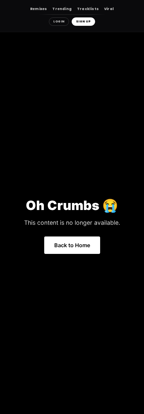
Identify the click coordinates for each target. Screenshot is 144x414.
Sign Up (83, 21)
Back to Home (72, 245)
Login (59, 21)
